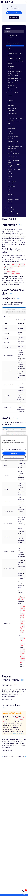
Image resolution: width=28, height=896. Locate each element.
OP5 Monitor (11, 184)
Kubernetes (11, 133)
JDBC (9, 123)
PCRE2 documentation (17, 733)
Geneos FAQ (7, 211)
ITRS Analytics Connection (15, 118)
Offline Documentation (10, 213)
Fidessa (10, 63)
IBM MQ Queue (11, 110)
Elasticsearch (11, 56)
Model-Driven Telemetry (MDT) (14, 170)
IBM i (9, 103)
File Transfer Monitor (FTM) (15, 78)
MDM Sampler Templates (14, 144)
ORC (9, 191)
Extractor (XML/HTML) (14, 58)
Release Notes (8, 209)
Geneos (13, 7)
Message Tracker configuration (12, 157)
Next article (20, 756)
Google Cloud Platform (14, 93)
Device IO (16, 8)
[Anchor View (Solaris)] (18, 298)
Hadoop (10, 95)
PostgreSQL (11, 194)
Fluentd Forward (12, 87)
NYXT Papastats (12, 181)
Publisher (10, 203)
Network (10, 179)
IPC (8, 115)
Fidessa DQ (11, 66)
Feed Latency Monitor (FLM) (15, 61)
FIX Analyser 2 (11, 85)
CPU (9, 40)
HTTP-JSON (11, 100)
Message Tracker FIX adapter (13, 161)
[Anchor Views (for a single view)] (12, 293)
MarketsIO (10, 138)
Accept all (14, 453)
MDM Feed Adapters (13, 141)
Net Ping (10, 176)
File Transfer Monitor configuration (13, 81)
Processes (10, 196)
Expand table (21, 320)
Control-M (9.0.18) (12, 35)
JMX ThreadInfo (12, 128)
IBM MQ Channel (12, 108)
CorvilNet (10, 38)
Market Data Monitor (13, 136)
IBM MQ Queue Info (13, 113)
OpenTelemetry (12, 186)
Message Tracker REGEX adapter (14, 165)
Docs (7, 7)
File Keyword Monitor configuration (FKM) (13, 74)
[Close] (25, 437)
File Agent (10, 68)
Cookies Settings (14, 457)
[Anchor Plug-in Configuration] (22, 680)
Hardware (10, 98)
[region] (14, 448)
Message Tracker (12, 151)
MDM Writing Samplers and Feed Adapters (15, 147)
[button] (24, 892)
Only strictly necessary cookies (14, 449)
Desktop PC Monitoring (14, 43)
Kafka (9, 131)
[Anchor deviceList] (15, 684)
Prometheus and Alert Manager (14, 200)
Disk (9, 48)
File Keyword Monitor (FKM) (15, 71)
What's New (7, 207)
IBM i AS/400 (11, 105)
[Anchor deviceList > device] (4, 707)
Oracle (9, 189)
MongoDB (10, 173)
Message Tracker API (13, 153)
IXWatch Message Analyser (15, 121)
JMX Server (11, 126)
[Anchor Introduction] (21, 224)
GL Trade (10, 90)
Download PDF (13, 17)
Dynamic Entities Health (14, 53)
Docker (10, 50)
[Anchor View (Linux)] (17, 418)
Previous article (9, 756)
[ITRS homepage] (14, 2)
